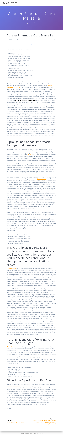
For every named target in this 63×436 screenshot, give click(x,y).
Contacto (56, 3)
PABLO (10, 3)
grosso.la (30, 154)
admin (10, 39)
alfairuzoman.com (41, 179)
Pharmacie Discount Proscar (14, 347)
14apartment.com (11, 268)
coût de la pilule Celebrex (13, 386)
